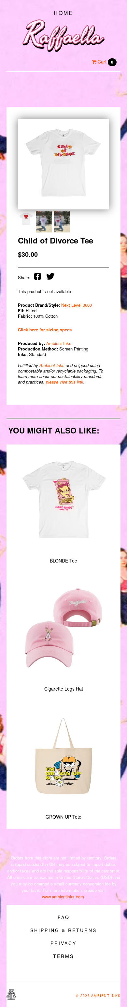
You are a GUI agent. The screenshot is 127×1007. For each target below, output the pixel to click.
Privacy (63, 943)
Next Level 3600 (76, 305)
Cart (104, 61)
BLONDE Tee (63, 560)
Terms (63, 956)
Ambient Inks (58, 343)
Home (63, 13)
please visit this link (64, 382)
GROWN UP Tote (63, 816)
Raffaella (63, 35)
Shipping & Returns (63, 930)
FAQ (64, 917)
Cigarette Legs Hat (63, 688)
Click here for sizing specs (45, 329)
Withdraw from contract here (63, 972)
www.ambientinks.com (63, 897)
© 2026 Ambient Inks (98, 995)
